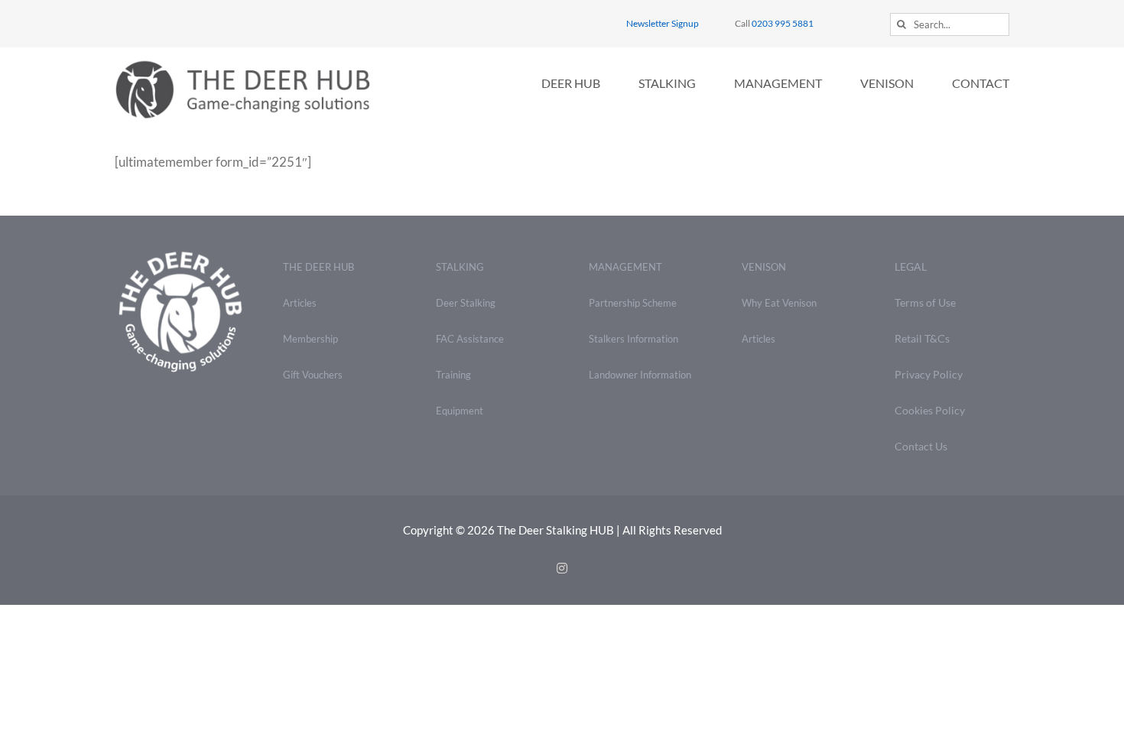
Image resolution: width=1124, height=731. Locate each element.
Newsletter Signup (662, 23)
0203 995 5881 (783, 23)
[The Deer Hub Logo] (252, 65)
